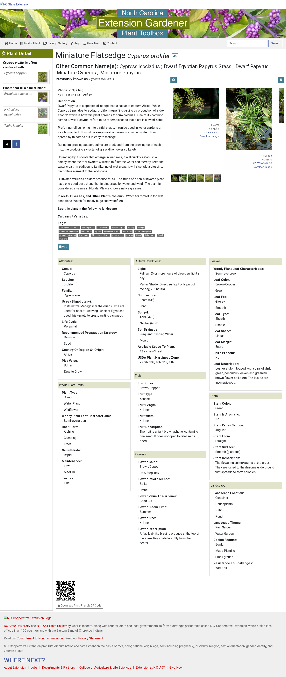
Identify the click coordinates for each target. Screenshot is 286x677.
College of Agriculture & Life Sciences (105, 667)
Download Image (209, 136)
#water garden (88, 227)
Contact (111, 43)
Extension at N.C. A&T (150, 667)
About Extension (15, 667)
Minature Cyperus (76, 73)
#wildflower (150, 235)
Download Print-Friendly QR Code (80, 605)
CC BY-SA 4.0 (211, 132)
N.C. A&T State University (54, 626)
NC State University (17, 626)
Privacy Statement (90, 638)
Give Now (93, 43)
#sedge (141, 227)
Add (64, 246)
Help (76, 43)
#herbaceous (103, 227)
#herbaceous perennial (69, 227)
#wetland (63, 239)
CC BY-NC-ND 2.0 (262, 163)
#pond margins (118, 227)
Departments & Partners (58, 667)
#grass (98, 231)
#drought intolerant (67, 235)
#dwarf (139, 235)
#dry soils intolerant (100, 235)
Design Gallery (57, 43)
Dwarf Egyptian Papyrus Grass (197, 66)
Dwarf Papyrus (252, 66)
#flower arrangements (68, 231)
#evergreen (84, 235)
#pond (160, 235)
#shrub (129, 235)
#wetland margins (112, 231)
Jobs (34, 667)
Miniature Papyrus (120, 73)
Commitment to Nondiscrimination (40, 638)
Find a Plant (31, 43)
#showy (131, 227)
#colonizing (86, 231)
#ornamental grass (143, 231)
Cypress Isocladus (140, 66)
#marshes (127, 231)
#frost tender (117, 235)
